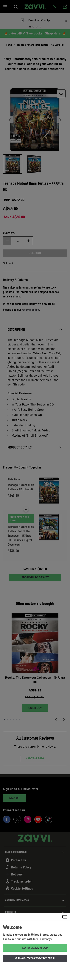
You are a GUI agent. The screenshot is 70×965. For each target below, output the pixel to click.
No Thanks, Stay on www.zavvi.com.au (35, 958)
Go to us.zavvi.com (35, 947)
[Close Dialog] (65, 916)
